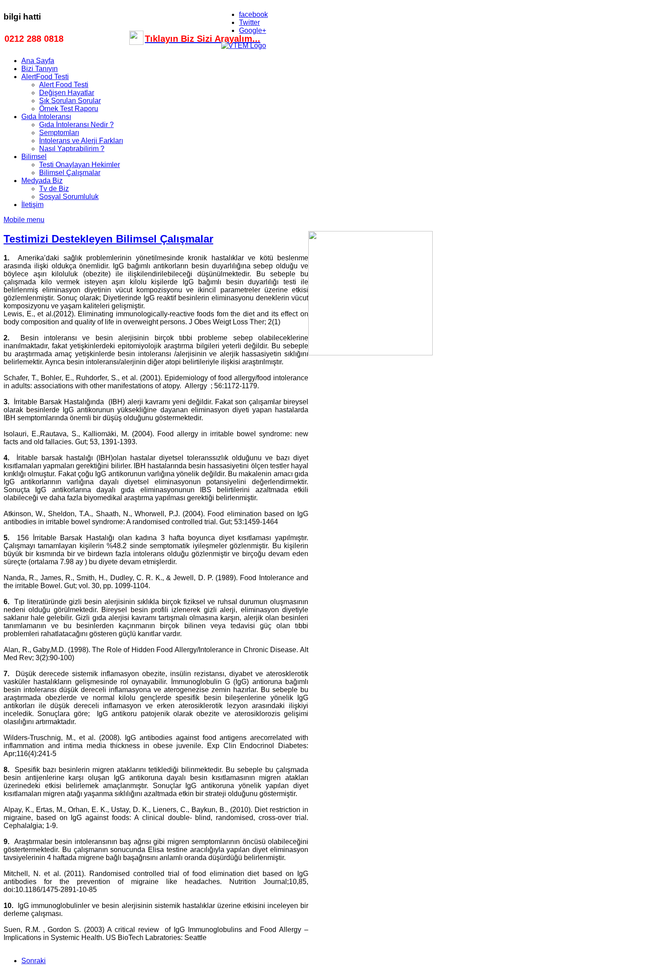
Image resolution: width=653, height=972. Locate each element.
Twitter (249, 22)
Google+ (252, 30)
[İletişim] (136, 42)
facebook (253, 14)
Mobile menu (24, 219)
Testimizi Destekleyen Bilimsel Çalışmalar (108, 239)
